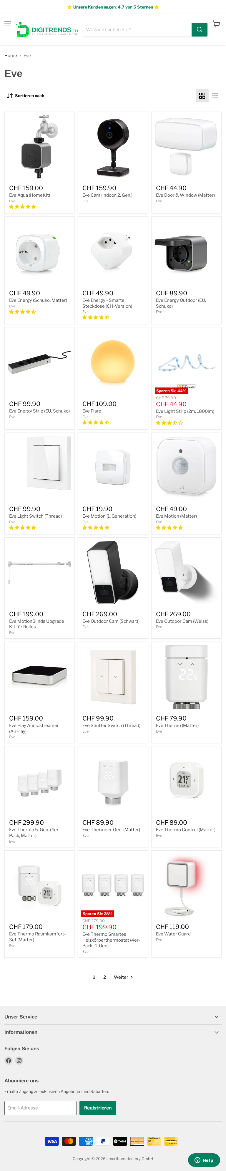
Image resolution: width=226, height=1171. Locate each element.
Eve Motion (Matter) (176, 516)
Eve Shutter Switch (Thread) (111, 725)
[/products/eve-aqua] (39, 146)
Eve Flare (91, 411)
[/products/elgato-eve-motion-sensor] (112, 467)
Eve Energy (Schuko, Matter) (38, 300)
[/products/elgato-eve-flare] (112, 362)
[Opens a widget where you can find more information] (204, 1160)
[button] (23, 206)
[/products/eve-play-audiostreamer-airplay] (39, 676)
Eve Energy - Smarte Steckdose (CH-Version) (107, 303)
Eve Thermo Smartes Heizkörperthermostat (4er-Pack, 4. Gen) (111, 940)
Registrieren (98, 1108)
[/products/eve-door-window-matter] (186, 146)
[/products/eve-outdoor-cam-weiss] (186, 572)
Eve (12, 201)
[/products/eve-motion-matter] (186, 467)
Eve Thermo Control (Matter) (185, 829)
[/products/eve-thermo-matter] (186, 676)
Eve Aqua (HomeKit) (29, 195)
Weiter (121, 977)
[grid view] (202, 95)
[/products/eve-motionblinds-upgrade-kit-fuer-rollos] (39, 572)
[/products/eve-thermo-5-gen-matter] (112, 781)
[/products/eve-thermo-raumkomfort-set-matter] (39, 885)
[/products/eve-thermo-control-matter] (186, 781)
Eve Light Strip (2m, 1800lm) (185, 411)
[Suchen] (199, 30)
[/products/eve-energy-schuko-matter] (39, 251)
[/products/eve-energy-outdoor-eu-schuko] (186, 251)
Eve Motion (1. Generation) (109, 516)
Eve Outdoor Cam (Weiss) (182, 621)
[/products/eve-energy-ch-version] (112, 251)
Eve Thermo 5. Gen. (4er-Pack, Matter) (34, 832)
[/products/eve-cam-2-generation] (112, 146)
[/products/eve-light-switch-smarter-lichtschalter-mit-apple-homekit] (39, 467)
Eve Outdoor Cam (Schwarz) (110, 621)
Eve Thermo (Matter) (177, 725)
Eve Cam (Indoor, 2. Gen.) (107, 195)
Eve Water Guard (173, 934)
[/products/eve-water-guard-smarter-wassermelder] (186, 885)
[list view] (215, 95)
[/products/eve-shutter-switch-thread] (112, 676)
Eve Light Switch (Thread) (35, 516)
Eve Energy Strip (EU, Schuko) (39, 411)
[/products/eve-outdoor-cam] (112, 572)
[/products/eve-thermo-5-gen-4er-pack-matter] (39, 781)
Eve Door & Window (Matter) (185, 195)
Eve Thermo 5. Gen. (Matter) (111, 829)
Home (10, 55)
